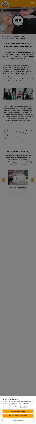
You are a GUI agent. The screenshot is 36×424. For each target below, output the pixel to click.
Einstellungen (18, 420)
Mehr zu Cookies (24, 407)
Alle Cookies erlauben (18, 411)
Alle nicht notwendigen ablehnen (18, 415)
